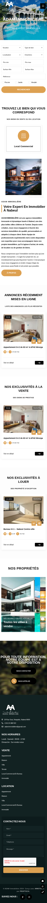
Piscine (7, 82)
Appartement (6, 756)
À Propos (11, 273)
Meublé (34, 82)
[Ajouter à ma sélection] (39, 341)
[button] (11, 48)
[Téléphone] (42, 892)
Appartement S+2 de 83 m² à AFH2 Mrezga (23, 347)
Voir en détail (8, 363)
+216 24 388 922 (10, 723)
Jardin (20, 82)
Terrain (4, 769)
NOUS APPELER (24, 681)
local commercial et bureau (12, 774)
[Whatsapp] (42, 886)
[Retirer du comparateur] (33, 341)
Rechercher (23, 90)
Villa (3, 765)
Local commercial (23, 146)
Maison (4, 760)
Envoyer (23, 870)
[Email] (42, 881)
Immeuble (5, 778)
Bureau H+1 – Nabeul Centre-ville (19, 529)
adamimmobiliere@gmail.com (15, 727)
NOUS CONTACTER (23, 671)
